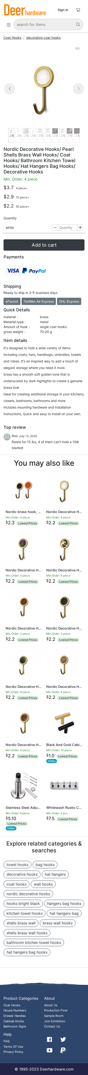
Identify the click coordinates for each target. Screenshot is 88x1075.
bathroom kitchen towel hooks (34, 942)
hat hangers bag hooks (27, 952)
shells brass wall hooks (27, 933)
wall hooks (43, 884)
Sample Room (54, 1016)
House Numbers (15, 1010)
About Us (50, 1005)
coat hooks (17, 884)
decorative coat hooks (43, 38)
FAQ (7, 1041)
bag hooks (45, 864)
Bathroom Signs (15, 1026)
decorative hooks (22, 874)
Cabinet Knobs (14, 1021)
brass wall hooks (58, 923)
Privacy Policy (13, 1052)
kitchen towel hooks (24, 913)
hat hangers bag (64, 913)
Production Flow (55, 1010)
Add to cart (44, 245)
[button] (10, 94)
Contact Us (52, 1026)
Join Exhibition (54, 1021)
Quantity (10, 218)
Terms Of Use (13, 1046)
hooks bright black (23, 903)
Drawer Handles (15, 1016)
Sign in (63, 10)
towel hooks (17, 864)
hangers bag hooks (64, 903)
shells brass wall (21, 923)
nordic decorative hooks (28, 893)
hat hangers (55, 874)
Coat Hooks (12, 38)
